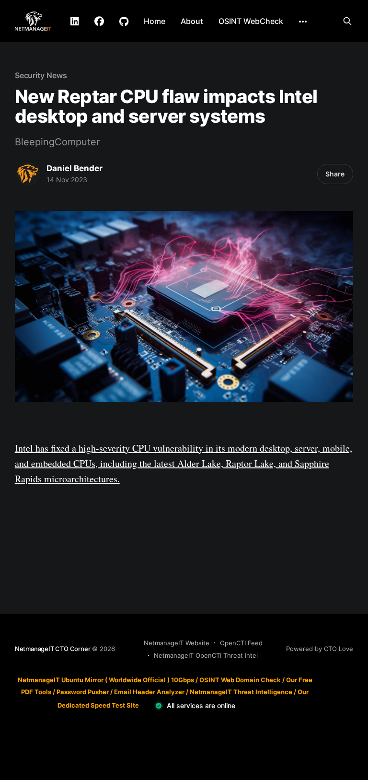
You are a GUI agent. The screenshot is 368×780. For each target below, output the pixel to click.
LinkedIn (74, 21)
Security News (41, 75)
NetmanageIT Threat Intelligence (241, 692)
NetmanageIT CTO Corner (53, 648)
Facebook (99, 21)
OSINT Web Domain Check (240, 680)
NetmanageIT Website (176, 643)
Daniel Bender (74, 168)
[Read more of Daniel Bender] (28, 174)
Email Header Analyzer (149, 692)
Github (123, 21)
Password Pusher (83, 692)
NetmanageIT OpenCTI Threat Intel (206, 655)
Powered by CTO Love (319, 648)
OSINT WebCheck (250, 21)
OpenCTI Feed (241, 643)
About (192, 21)
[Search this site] (347, 21)
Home (154, 21)
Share (335, 174)
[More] (303, 21)
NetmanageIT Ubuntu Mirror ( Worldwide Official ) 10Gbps (106, 680)
